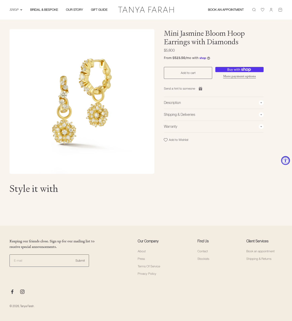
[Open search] (254, 10)
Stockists (203, 259)
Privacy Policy (147, 274)
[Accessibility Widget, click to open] (285, 160)
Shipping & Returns (258, 259)
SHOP (14, 10)
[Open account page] (271, 10)
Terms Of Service (149, 266)
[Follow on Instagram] (22, 291)
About (142, 251)
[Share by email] (200, 88)
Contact (202, 251)
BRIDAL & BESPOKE (44, 10)
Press (141, 259)
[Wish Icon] (262, 10)
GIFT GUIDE (99, 10)
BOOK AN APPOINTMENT (226, 10)
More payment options (239, 76)
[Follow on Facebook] (12, 291)
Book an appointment (260, 251)
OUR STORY (74, 10)
